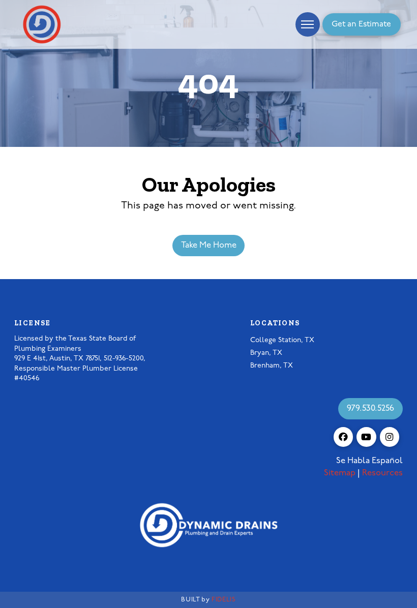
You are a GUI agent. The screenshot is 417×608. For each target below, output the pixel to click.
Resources (382, 473)
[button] (307, 24)
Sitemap (339, 473)
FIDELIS (223, 599)
